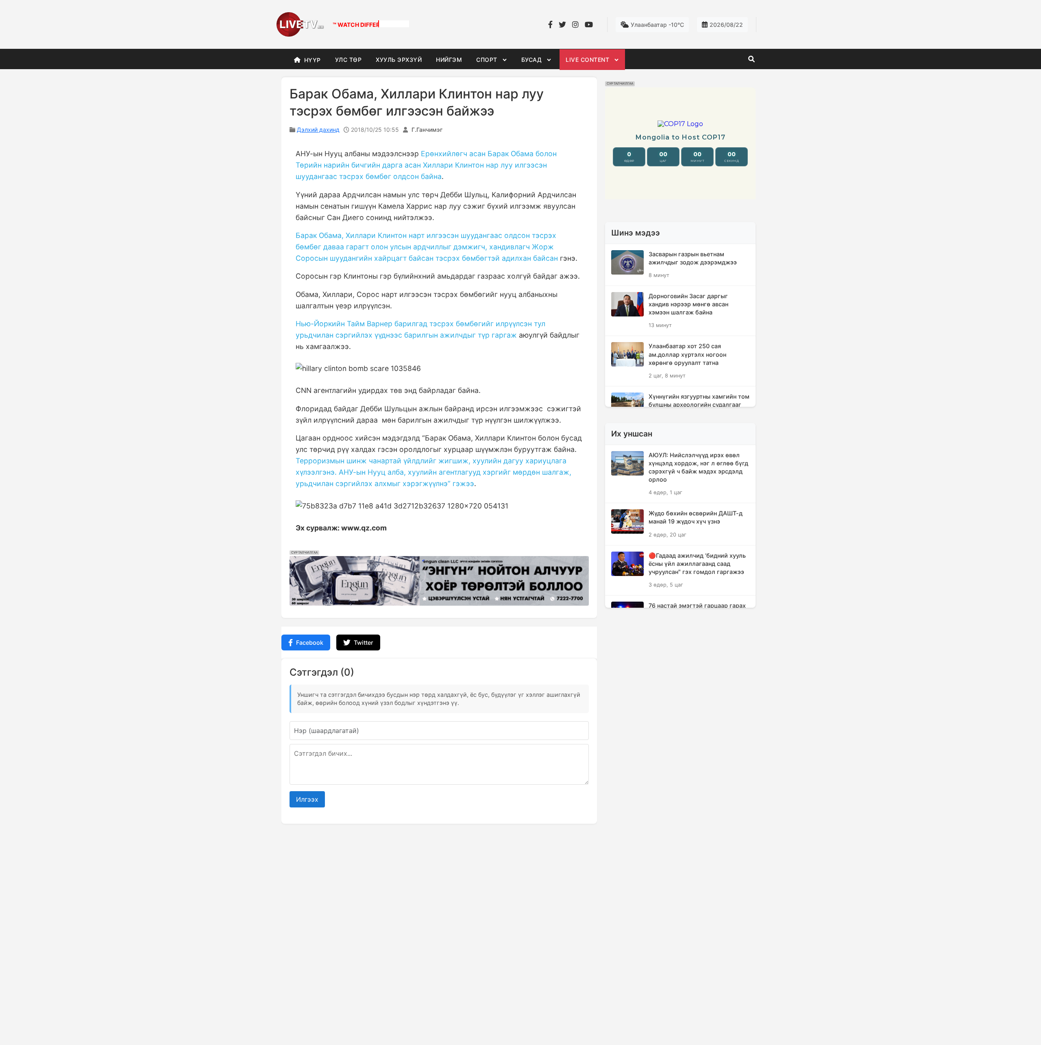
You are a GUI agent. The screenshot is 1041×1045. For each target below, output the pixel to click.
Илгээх (307, 799)
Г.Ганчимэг (427, 129)
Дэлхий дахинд (318, 129)
